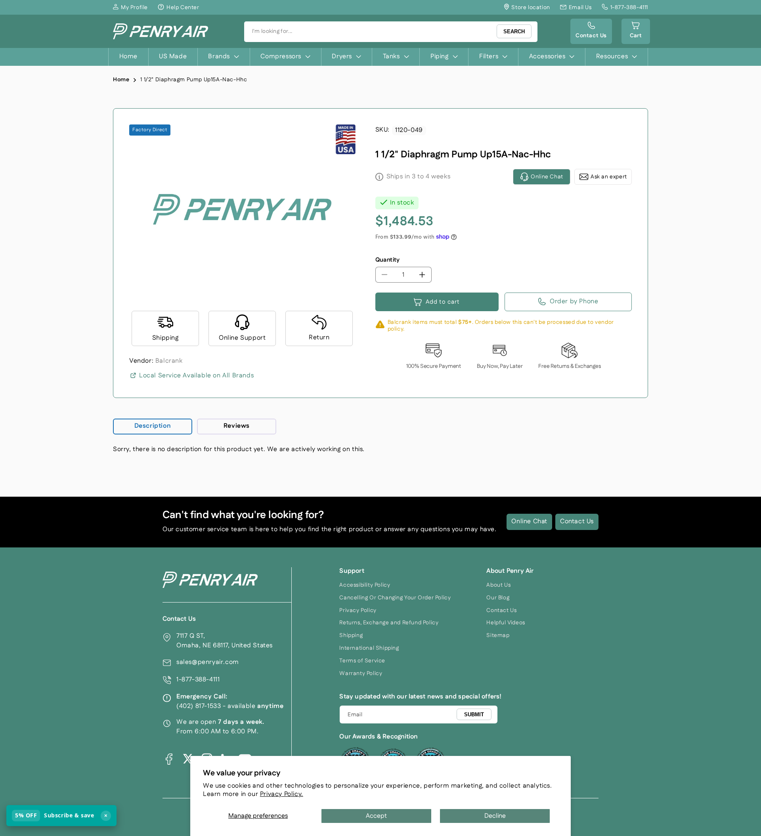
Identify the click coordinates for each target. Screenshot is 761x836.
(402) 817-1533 (198, 706)
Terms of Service (362, 661)
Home (121, 80)
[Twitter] (188, 758)
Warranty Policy (360, 673)
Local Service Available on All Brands (196, 375)
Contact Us (577, 521)
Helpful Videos (505, 623)
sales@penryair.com (207, 662)
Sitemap (497, 635)
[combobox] (390, 31)
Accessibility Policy (364, 585)
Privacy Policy (357, 610)
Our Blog (497, 598)
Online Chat (529, 521)
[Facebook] (169, 758)
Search (514, 31)
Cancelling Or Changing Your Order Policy (395, 598)
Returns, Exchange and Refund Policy (388, 623)
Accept (376, 816)
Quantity (387, 260)
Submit (474, 714)
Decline (495, 816)
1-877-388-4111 (198, 679)
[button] (635, 31)
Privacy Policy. (281, 794)
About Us (498, 585)
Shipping (351, 635)
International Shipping (369, 648)
